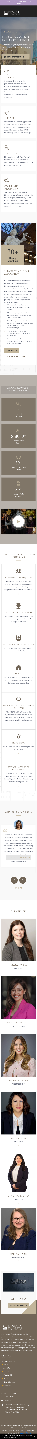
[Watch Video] (18, 521)
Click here (22, 1435)
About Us (7, 1368)
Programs (7, 1371)
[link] (16, 56)
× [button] (34, 1436)
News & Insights (9, 1382)
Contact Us (7, 1386)
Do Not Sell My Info (11, 1433)
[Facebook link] (3, 1356)
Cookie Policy (30, 1430)
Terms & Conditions (8, 1430)
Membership (8, 1375)
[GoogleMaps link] (9, 1356)
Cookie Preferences (25, 1433)
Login (24, 1428)
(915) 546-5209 (10, 1396)
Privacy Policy (20, 1430)
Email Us (8, 1401)
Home (6, 1364)
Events (6, 1378)
